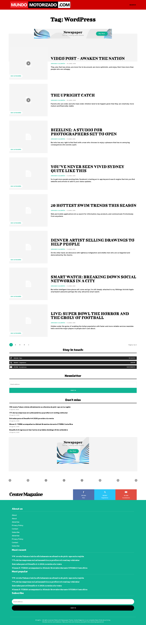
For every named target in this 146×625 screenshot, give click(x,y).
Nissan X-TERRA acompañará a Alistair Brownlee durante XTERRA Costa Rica (41, 424)
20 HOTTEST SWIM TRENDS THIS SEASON (93, 205)
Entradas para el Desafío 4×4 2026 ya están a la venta (31, 418)
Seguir (133, 362)
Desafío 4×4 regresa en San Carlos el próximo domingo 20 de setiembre (38, 430)
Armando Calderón (58, 63)
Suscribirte (131, 367)
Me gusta (132, 358)
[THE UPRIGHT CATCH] (28, 100)
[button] (132, 5)
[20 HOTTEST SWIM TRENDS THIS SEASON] (28, 210)
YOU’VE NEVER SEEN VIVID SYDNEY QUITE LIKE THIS (87, 168)
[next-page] (28, 344)
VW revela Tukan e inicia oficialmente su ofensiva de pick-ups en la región (40, 407)
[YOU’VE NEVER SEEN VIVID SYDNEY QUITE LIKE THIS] (28, 173)
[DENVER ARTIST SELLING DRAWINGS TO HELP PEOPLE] (28, 247)
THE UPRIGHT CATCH (73, 95)
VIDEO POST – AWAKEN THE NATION (88, 58)
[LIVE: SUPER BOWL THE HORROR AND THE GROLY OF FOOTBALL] (28, 320)
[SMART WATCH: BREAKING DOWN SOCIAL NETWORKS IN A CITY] (28, 284)
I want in (73, 390)
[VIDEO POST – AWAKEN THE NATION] (28, 63)
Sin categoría (16, 76)
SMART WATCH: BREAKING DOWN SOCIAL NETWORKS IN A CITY (93, 278)
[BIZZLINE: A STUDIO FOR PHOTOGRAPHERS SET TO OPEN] (28, 137)
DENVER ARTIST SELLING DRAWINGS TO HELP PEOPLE (92, 242)
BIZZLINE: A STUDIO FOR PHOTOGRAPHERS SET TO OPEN (84, 131)
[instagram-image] (10, 480)
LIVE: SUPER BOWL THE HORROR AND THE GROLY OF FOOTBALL (90, 315)
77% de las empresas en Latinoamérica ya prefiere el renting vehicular (38, 412)
